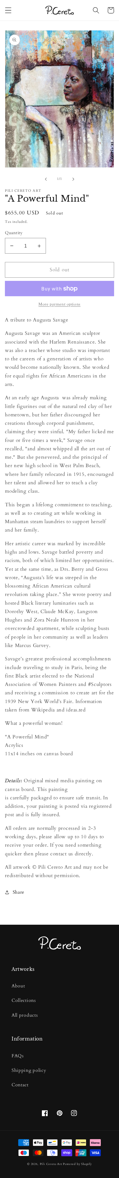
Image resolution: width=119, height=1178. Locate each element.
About (18, 986)
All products (25, 1015)
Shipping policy (29, 1070)
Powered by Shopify (77, 1164)
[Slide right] (73, 179)
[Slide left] (46, 179)
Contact (20, 1085)
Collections (24, 1000)
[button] (8, 10)
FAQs (18, 1056)
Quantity (14, 233)
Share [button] (18, 892)
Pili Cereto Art (51, 1164)
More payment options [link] (59, 304)
